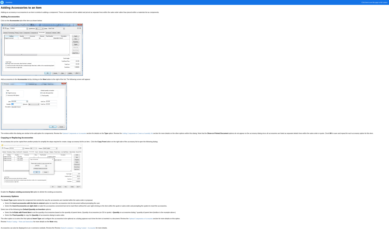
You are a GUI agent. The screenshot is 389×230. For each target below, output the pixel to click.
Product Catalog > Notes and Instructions (20, 221)
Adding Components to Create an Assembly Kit (137, 133)
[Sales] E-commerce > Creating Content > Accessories (78, 228)
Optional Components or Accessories (74, 133)
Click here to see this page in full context (374, 2)
